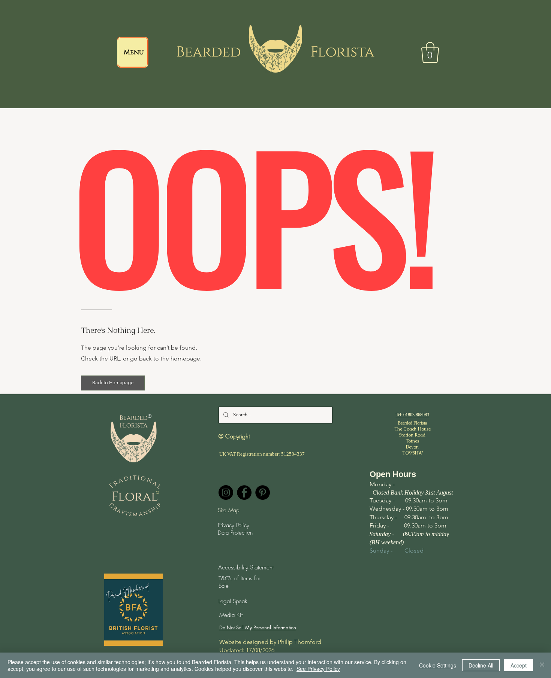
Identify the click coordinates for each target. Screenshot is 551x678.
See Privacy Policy (318, 668)
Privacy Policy (233, 525)
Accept (519, 665)
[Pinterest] (262, 492)
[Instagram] (226, 492)
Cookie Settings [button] (437, 665)
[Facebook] (244, 492)
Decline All (481, 665)
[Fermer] (542, 665)
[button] (430, 52)
